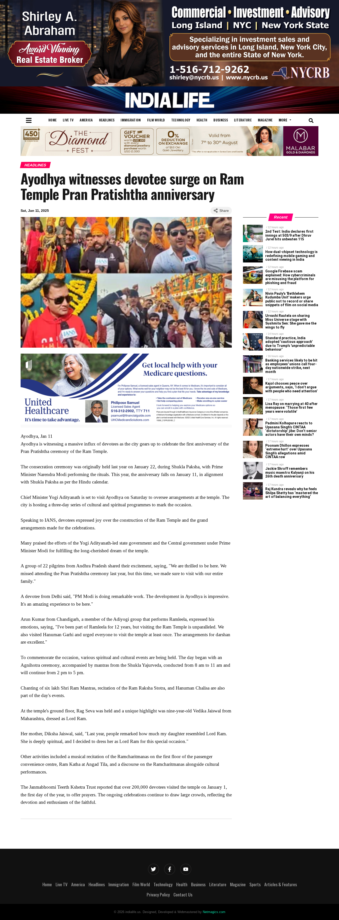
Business (220, 119)
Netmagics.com (214, 912)
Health (202, 119)
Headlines (107, 119)
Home (52, 119)
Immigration (131, 119)
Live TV (68, 119)
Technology (180, 119)
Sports (255, 884)
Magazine (265, 119)
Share (224, 211)
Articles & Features (280, 884)
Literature (243, 119)
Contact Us (182, 894)
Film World (156, 119)
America (86, 119)
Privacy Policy (158, 894)
